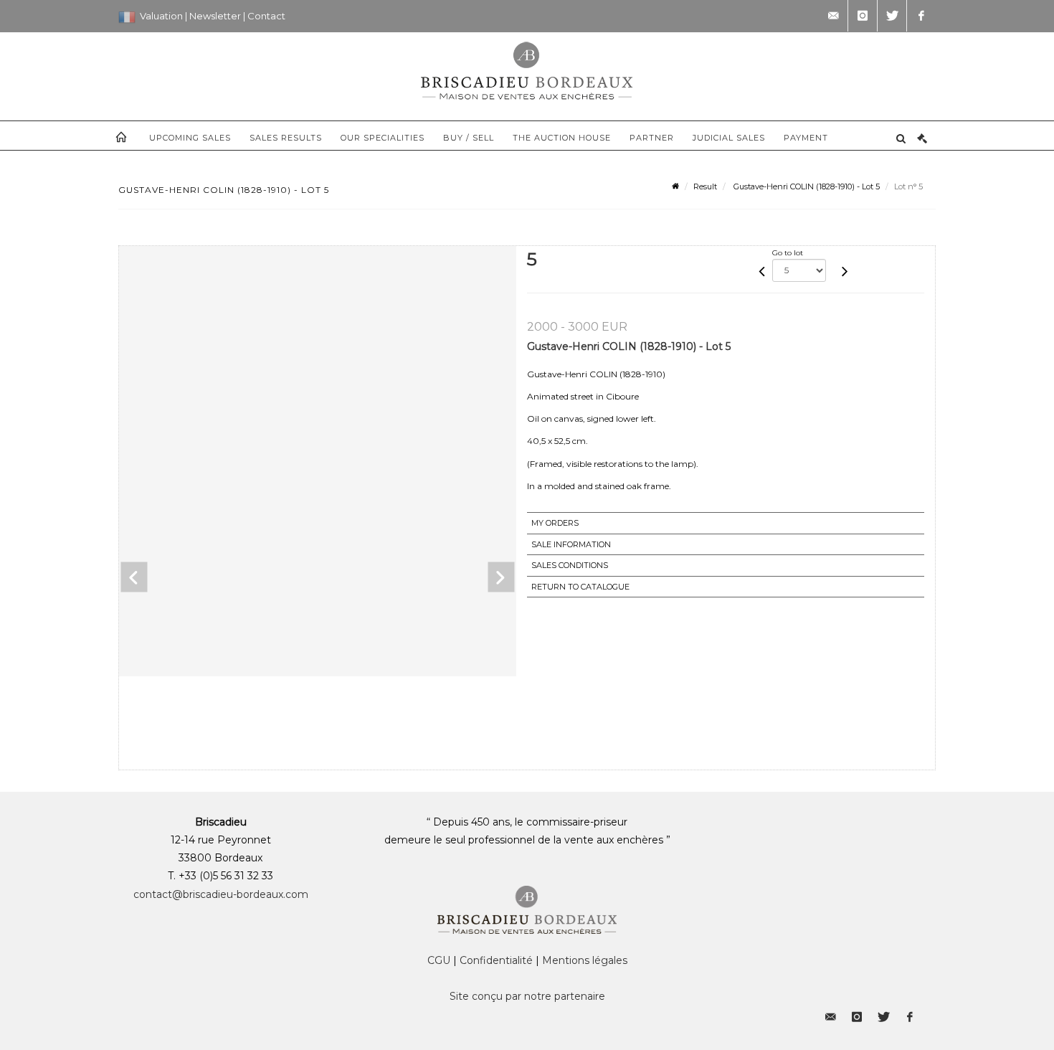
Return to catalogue (580, 587)
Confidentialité (496, 960)
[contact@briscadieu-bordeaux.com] (833, 16)
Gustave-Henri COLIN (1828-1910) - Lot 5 (805, 186)
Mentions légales (584, 960)
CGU (438, 960)
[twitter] (892, 16)
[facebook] (921, 16)
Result (705, 186)
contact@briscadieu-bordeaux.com (220, 894)
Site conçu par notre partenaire (527, 996)
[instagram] (862, 16)
